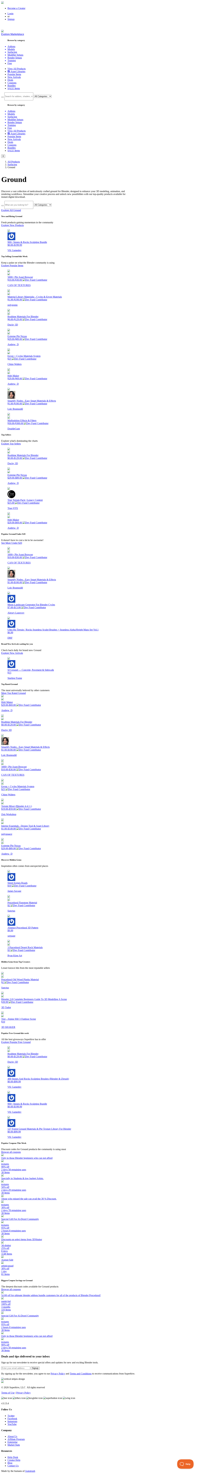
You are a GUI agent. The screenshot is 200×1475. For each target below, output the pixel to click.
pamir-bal (6, 1301)
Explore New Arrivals (12, 653)
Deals (10, 80)
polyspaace (6, 834)
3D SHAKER (8, 1027)
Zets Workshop (8, 814)
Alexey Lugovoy (16, 612)
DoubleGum (14, 428)
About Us (12, 1436)
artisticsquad (7, 1265)
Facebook (12, 1418)
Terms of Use (8, 1392)
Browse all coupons (11, 1152)
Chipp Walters (15, 364)
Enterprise (13, 1442)
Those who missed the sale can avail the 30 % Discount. (29, 1198)
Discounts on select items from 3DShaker (21, 1239)
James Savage (14, 891)
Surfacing (12, 164)
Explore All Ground (11, 210)
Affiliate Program (16, 1439)
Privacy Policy (58, 1373)
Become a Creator (16, 8)
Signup (11, 19)
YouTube (12, 1424)
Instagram (12, 1421)
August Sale (7, 1259)
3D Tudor (6, 1007)
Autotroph (30, 1471)
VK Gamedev (14, 250)
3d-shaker (6, 1245)
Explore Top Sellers (11, 443)
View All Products (17, 68)
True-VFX (13, 508)
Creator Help (14, 1460)
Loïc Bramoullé (15, 409)
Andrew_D (13, 344)
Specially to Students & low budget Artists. (22, 1178)
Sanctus (11, 910)
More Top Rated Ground (13, 693)
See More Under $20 (11, 543)
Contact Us (13, 1465)
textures (5, 1164)
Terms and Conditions (81, 1373)
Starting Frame (15, 678)
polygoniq (13, 305)
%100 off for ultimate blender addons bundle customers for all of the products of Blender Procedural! (51, 1295)
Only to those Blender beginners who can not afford (26, 1158)
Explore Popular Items (12, 265)
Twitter (11, 1415)
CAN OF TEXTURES (19, 285)
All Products (14, 161)
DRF (10, 638)
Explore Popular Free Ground (16, 1042)
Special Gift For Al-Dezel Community (20, 1219)
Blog (10, 1463)
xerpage (11, 935)
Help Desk (13, 1457)
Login (10, 13)
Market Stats (14, 1445)
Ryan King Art (15, 955)
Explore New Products (12, 225)
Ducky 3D (13, 324)
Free (10, 63)
